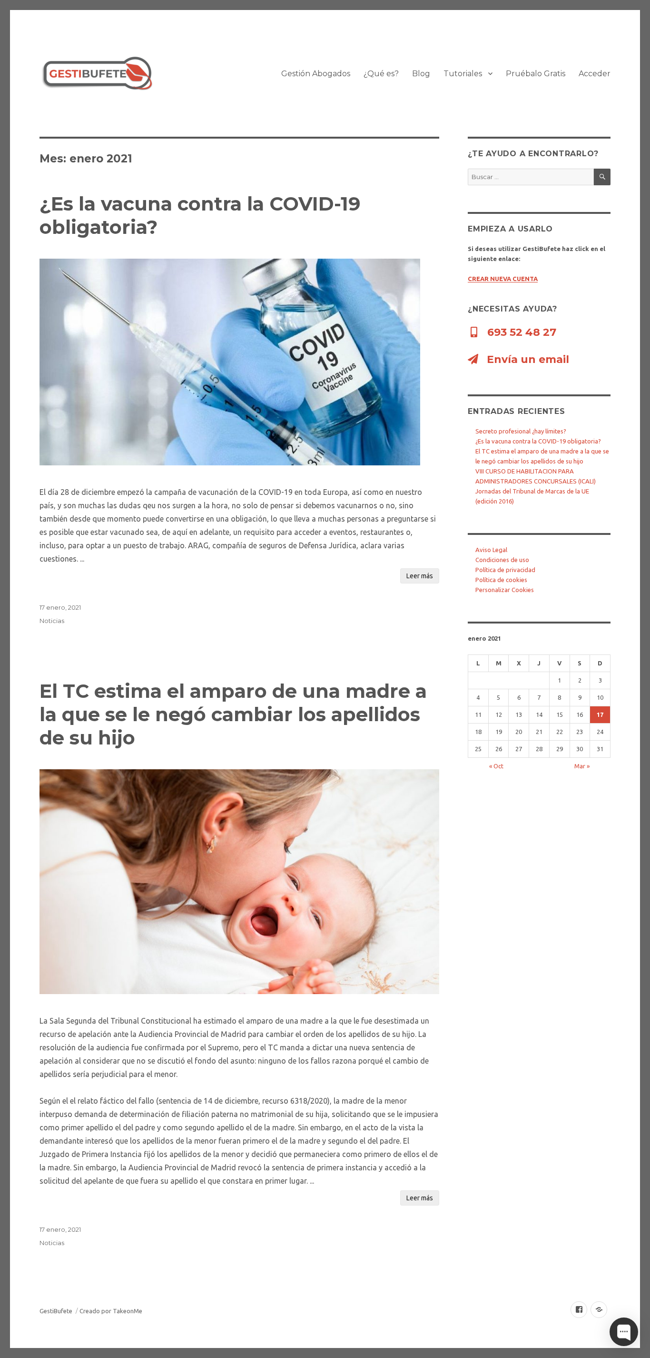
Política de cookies (501, 579)
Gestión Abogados (315, 73)
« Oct (496, 766)
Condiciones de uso (502, 559)
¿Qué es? (381, 73)
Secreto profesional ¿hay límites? (520, 431)
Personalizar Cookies (504, 589)
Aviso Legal (491, 549)
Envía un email (526, 359)
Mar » (582, 766)
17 (600, 714)
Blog (421, 73)
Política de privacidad (505, 569)
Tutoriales (462, 73)
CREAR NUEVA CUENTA (503, 278)
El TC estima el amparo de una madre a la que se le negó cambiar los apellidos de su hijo (233, 714)
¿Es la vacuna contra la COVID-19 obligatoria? (538, 441)
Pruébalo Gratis (535, 73)
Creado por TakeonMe (110, 1311)
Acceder (595, 73)
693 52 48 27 (520, 332)
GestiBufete (55, 1311)
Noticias (51, 620)
